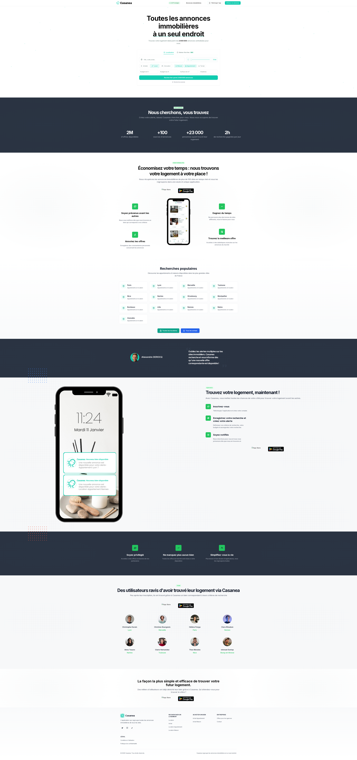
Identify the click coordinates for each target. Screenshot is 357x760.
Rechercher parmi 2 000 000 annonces (178, 78)
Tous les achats (191, 331)
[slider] (191, 59)
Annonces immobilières (193, 3)
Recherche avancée (179, 82)
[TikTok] (132, 728)
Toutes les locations (169, 331)
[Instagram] (127, 728)
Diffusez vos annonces (232, 3)
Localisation (170, 52)
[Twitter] (122, 728)
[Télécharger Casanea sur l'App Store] (169, 191)
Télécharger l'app (216, 3)
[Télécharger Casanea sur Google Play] (186, 191)
